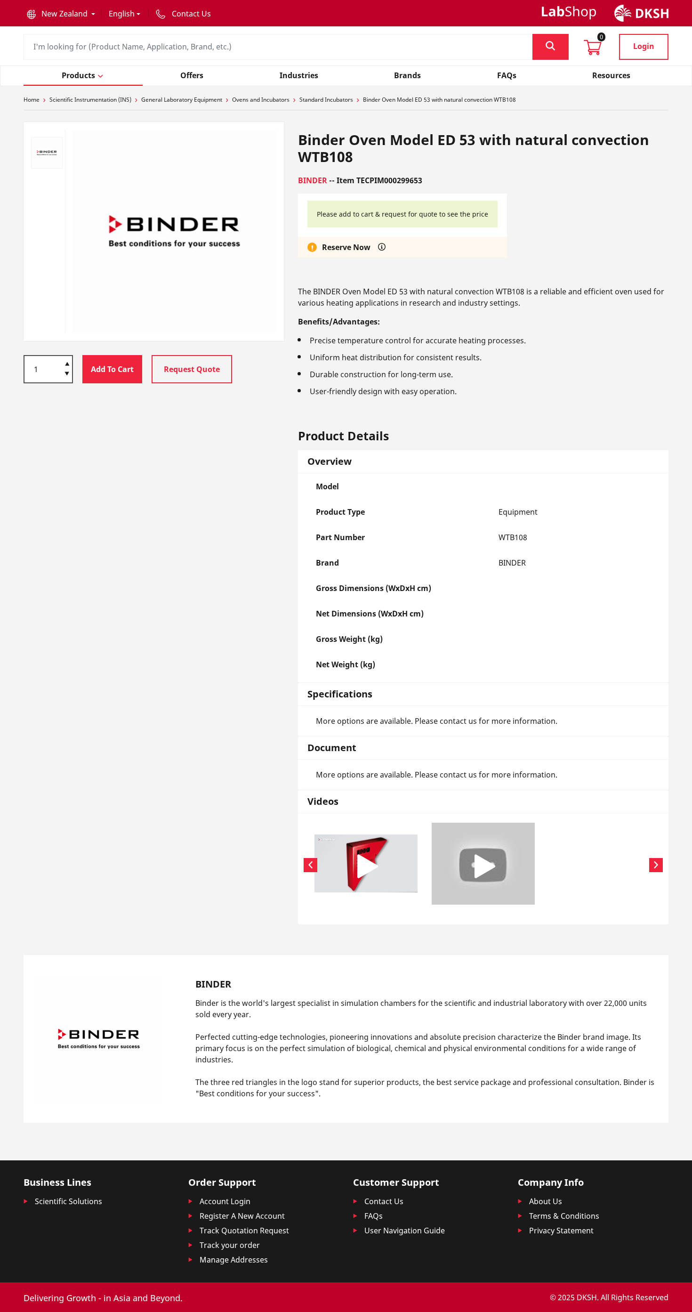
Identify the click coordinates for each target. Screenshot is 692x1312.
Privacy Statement (561, 1230)
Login (643, 46)
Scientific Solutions (68, 1201)
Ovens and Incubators (261, 100)
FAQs (373, 1216)
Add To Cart (112, 369)
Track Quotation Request (244, 1230)
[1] (67, 374)
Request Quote (192, 369)
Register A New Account (242, 1216)
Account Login (225, 1201)
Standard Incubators (326, 100)
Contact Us (383, 1201)
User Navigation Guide (404, 1230)
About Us (545, 1201)
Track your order (230, 1245)
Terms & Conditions (564, 1216)
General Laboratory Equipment (181, 100)
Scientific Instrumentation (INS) (90, 100)
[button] (61, 13)
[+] (67, 363)
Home (32, 100)
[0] (593, 50)
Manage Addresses (234, 1260)
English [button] (122, 13)
